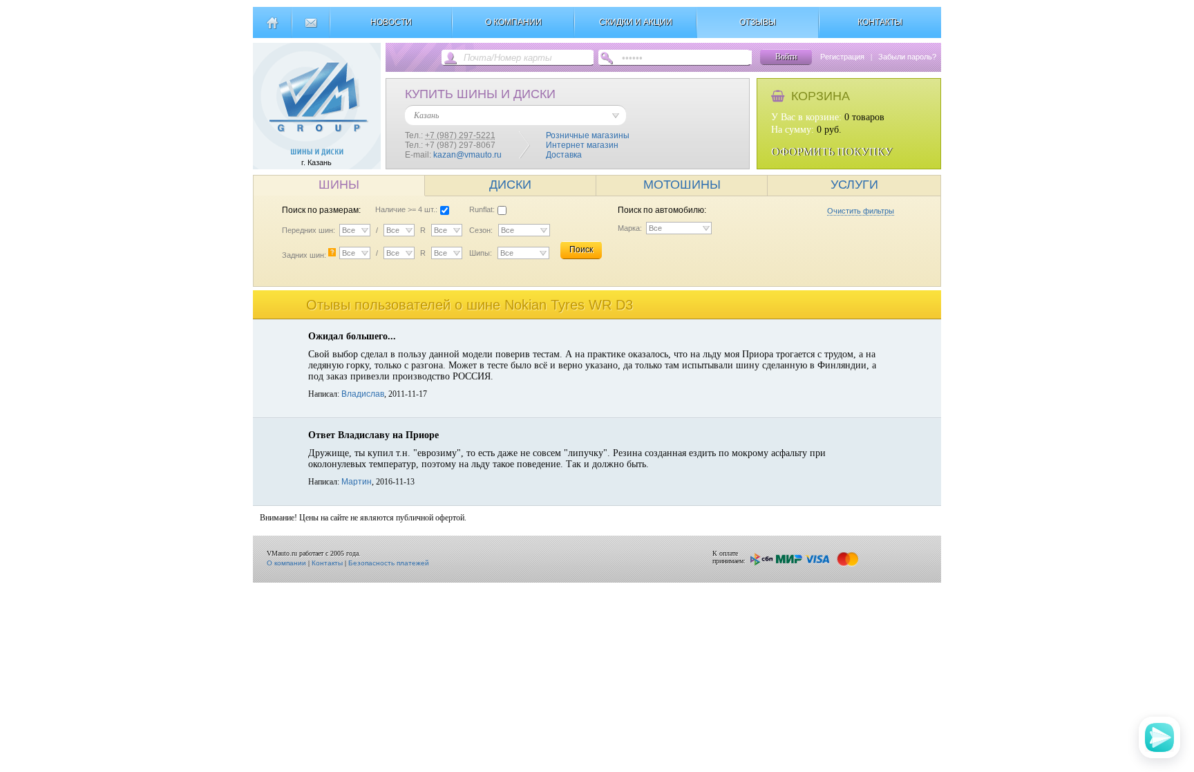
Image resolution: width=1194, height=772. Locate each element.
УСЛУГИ (854, 184)
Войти (786, 57)
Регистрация (842, 57)
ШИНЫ (339, 184)
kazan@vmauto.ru (467, 155)
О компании (286, 563)
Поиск (581, 249)
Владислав (362, 394)
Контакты (327, 563)
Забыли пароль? (907, 57)
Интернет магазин (582, 145)
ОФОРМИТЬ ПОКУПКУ (831, 152)
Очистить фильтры (860, 211)
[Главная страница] (271, 28)
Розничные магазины (587, 135)
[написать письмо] (310, 28)
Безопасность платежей (388, 563)
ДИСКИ (510, 184)
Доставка (564, 155)
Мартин (356, 482)
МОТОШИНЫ (682, 184)
